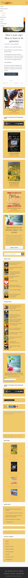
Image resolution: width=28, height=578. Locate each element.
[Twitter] (5, 407)
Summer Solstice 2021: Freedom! (14, 277)
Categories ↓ (16, 83)
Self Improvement (10, 551)
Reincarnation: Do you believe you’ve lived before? (15, 286)
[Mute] (18, 123)
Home (6, 571)
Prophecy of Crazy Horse (14, 310)
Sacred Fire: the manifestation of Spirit (14, 342)
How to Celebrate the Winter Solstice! (15, 268)
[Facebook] (10, 407)
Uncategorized (9, 559)
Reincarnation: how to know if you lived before (15, 324)
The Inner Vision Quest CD (14, 497)
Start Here (18, 436)
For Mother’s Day (13, 280)
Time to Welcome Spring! (15, 289)
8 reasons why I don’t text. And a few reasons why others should (15, 307)
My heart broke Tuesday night (14, 346)
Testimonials (12, 573)
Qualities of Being (9, 549)
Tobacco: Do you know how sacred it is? (15, 337)
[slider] (21, 123)
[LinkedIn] (12, 407)
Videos (3, 15)
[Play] (6, 123)
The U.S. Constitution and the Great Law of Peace (15, 328)
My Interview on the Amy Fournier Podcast (15, 263)
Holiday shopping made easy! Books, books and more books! (14, 273)
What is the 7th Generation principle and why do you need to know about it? (15, 320)
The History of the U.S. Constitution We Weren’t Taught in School (15, 316)
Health (7, 541)
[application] (14, 124)
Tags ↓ (22, 83)
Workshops (21, 571)
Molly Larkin (5, 83)
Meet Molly (10, 571)
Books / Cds (15, 571)
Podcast (4, 13)
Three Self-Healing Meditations (14, 486)
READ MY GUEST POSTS (9, 532)
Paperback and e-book (14, 459)
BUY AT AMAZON (14, 460)
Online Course (6, 573)
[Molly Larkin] (17, 407)
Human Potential (9, 546)
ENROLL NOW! (14, 247)
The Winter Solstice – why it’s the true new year (15, 333)
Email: (5, 377)
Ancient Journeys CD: (14, 485)
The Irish (7, 554)
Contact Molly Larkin (20, 573)
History (7, 543)
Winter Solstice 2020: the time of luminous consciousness (15, 295)
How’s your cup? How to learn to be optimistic (14, 38)
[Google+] (15, 407)
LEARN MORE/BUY (14, 488)
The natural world (10, 556)
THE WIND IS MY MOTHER (14, 472)
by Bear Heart (14, 498)
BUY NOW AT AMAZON (14, 186)
